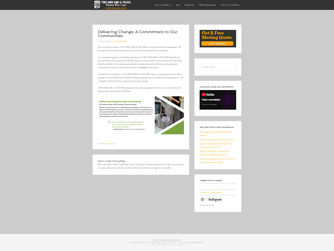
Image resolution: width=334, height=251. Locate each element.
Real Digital (177, 244)
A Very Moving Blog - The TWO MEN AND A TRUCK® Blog (112, 5)
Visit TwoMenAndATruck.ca (167, 240)
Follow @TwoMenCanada (210, 192)
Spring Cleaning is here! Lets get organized (217, 139)
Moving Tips (111, 143)
